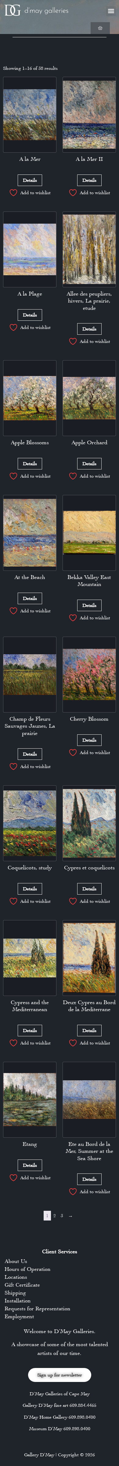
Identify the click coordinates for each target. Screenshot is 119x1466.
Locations (16, 1277)
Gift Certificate (22, 1284)
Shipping (15, 1292)
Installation (18, 1300)
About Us (16, 1261)
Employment (19, 1316)
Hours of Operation (28, 1269)
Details (30, 180)
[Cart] (100, 28)
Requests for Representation (37, 1308)
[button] (111, 11)
